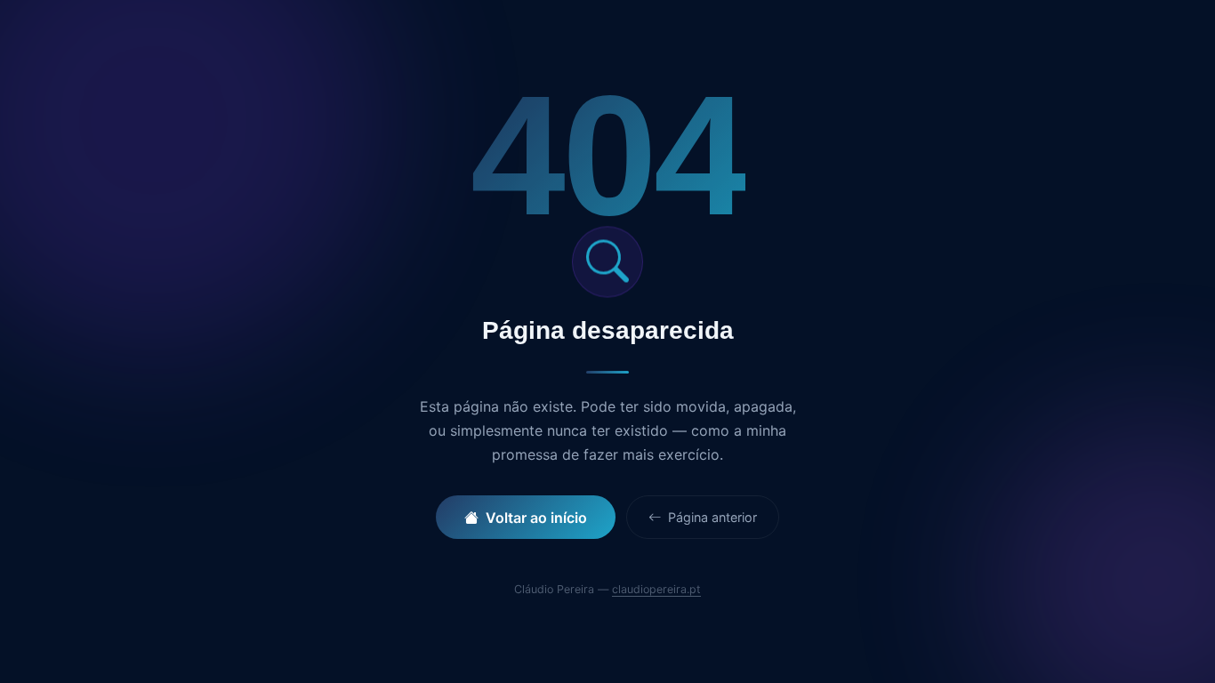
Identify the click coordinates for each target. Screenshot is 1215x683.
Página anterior (710, 517)
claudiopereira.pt (656, 589)
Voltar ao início (536, 517)
